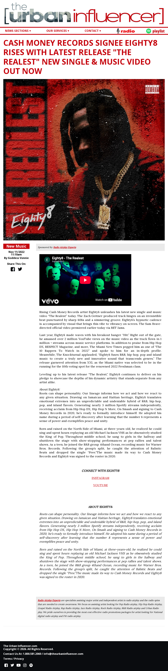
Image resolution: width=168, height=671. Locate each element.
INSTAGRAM (100, 478)
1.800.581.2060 (32, 654)
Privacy (19, 659)
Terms (7, 659)
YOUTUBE (100, 485)
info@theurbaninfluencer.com (63, 654)
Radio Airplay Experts (64, 247)
